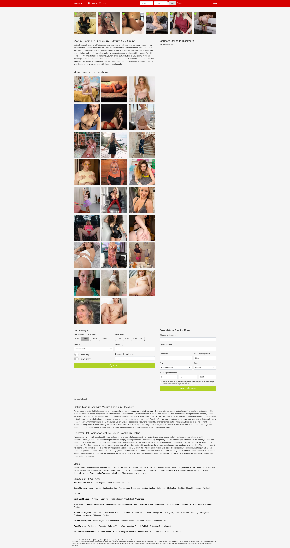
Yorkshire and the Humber (85, 532)
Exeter (148, 521)
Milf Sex (106, 470)
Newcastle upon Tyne (100, 499)
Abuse (91, 540)
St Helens (208, 504)
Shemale (104, 338)
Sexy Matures (183, 468)
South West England (82, 521)
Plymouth (103, 521)
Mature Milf (96, 470)
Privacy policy (113, 540)
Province (163, 363)
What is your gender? (202, 354)
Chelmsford (171, 488)
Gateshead (139, 499)
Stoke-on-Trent (114, 526)
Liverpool (96, 504)
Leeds (108, 532)
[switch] (76, 354)
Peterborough (124, 488)
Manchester (106, 504)
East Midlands (80, 483)
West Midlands (80, 526)
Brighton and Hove (122, 513)
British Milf (210, 468)
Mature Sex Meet (121, 468)
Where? (77, 344)
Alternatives (141, 473)
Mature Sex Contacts (137, 468)
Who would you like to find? (85, 334)
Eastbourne (78, 515)
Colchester (161, 488)
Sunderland (129, 499)
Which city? (119, 344)
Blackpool (133, 504)
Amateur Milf (86, 470)
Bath (166, 521)
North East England (82, 499)
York (151, 532)
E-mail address (166, 344)
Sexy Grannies (179, 470)
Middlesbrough (117, 499)
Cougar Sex (126, 470)
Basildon (181, 488)
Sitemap (96, 540)
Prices (102, 540)
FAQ (106, 540)
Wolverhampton (127, 526)
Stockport (184, 504)
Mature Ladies (93, 468)
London (77, 493)
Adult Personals (103, 473)
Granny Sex (148, 470)
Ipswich (145, 488)
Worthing (194, 513)
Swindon (124, 521)
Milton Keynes (146, 513)
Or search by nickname (124, 354)
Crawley (87, 515)
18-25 (119, 338)
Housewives (79, 473)
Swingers (131, 473)
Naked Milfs (115, 470)
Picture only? (85, 359)
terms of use (173, 382)
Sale (151, 504)
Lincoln (128, 483)
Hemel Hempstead (193, 488)
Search (114, 365)
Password (164, 354)
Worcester (168, 526)
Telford (138, 526)
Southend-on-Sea (110, 488)
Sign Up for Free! (188, 388)
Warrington (123, 504)
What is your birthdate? (169, 373)
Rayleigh (206, 488)
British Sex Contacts (155, 468)
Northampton (118, 483)
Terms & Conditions (124, 540)
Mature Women (106, 468)
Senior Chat (191, 470)
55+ (141, 338)
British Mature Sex (197, 468)
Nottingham (100, 483)
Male (77, 338)
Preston (77, 507)
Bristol (95, 521)
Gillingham (97, 515)
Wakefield (179, 532)
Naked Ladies (170, 468)
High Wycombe (173, 513)
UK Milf (77, 470)
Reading (135, 513)
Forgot (179, 3)
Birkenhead (143, 504)
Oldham (200, 504)
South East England (82, 513)
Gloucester (140, 521)
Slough (156, 513)
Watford (152, 488)
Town (196, 363)
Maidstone (185, 513)
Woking (106, 515)
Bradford (116, 532)
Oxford (163, 513)
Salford (167, 504)
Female (85, 338)
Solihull (145, 526)
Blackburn (159, 504)
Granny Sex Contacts (163, 470)
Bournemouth (113, 521)
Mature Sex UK (80, 468)
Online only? (85, 355)
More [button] (214, 4)
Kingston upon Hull (129, 532)
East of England (80, 488)
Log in (172, 3)
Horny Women (203, 470)
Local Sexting (90, 473)
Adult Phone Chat (119, 473)
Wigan (192, 504)
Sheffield (101, 532)
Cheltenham (157, 521)
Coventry (102, 526)
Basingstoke (204, 513)
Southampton (97, 513)
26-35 (126, 338)
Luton (91, 488)
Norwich (98, 488)
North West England (82, 504)
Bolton (114, 504)
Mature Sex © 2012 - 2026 (80, 540)
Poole (131, 521)
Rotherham (169, 532)
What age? (119, 334)
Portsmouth (109, 513)
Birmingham (92, 526)
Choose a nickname (168, 335)
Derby (109, 483)
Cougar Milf (137, 470)
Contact (133, 540)
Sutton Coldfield (156, 526)
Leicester (91, 483)
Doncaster (159, 532)
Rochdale (175, 504)
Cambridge (135, 488)
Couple (94, 338)
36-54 (135, 338)
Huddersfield (143, 532)
